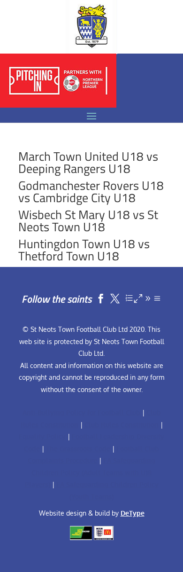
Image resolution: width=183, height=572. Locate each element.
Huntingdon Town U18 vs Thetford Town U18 (84, 250)
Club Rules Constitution (121, 425)
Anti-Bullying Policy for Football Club (81, 412)
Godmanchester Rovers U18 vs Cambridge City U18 (91, 191)
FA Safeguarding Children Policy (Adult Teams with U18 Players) (90, 472)
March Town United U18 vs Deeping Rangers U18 (88, 162)
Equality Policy (42, 436)
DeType (133, 513)
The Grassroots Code (78, 449)
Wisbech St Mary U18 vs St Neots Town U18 (88, 220)
